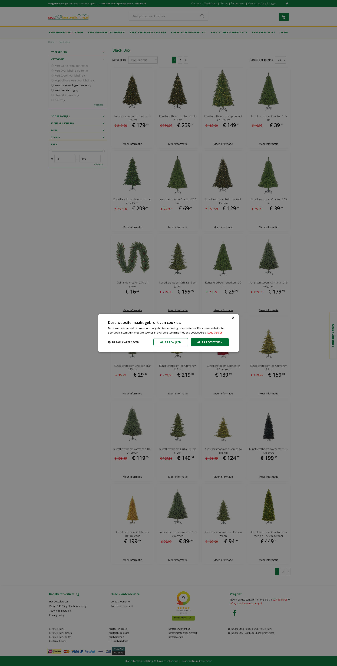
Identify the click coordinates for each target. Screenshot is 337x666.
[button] (123, 342)
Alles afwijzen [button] (170, 342)
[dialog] (168, 333)
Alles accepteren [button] (209, 342)
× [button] (233, 318)
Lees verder (214, 332)
